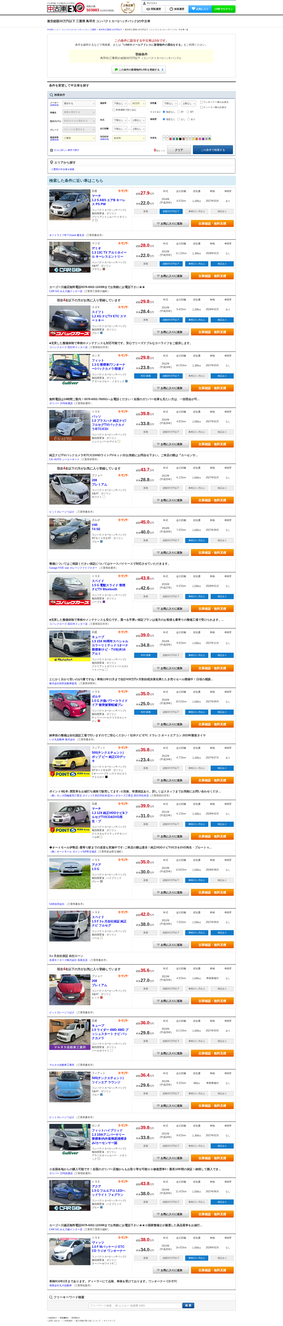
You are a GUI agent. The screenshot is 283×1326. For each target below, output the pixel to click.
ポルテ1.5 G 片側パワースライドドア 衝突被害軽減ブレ (110, 700)
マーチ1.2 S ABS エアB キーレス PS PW (109, 200)
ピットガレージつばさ (62, 511)
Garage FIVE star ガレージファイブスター (73, 567)
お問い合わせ (54, 1321)
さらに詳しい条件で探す (66, 150)
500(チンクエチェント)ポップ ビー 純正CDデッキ (109, 757)
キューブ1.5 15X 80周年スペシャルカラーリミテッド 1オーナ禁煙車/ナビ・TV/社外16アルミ (110, 645)
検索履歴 (179, 9)
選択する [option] (68, 103)
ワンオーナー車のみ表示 (216, 102)
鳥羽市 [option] (117, 138)
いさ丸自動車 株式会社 (62, 739)
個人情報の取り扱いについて (88, 1321)
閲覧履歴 (156, 9)
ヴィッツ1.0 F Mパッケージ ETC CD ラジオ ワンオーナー (109, 1246)
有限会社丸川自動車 (61, 1285)
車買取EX (75, 1318)
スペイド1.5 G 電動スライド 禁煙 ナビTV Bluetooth (108, 585)
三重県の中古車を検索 (62, 169)
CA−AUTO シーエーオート (64, 459)
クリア (179, 149)
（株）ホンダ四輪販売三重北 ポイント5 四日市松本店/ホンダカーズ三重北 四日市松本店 (99, 795)
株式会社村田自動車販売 (63, 683)
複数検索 (54, 105)
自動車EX (52, 1318)
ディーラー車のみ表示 (214, 107)
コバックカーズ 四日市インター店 (68, 347)
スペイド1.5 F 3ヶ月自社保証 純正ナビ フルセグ (109, 921)
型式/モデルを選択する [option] (76, 120)
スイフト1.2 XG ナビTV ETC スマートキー (109, 316)
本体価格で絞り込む (126, 109)
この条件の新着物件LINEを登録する (139, 69)
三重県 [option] (67, 138)
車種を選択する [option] (72, 112)
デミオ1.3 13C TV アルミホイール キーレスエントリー (109, 252)
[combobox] (79, 104)
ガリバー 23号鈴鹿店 (61, 403)
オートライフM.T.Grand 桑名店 (66, 235)
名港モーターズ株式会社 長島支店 (68, 960)
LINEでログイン (224, 9)
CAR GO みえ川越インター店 (65, 291)
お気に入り (202, 9)
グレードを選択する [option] (74, 129)
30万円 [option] (136, 103)
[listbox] (120, 104)
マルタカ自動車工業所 (62, 1064)
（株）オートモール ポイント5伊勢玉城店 (72, 851)
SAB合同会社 (57, 904)
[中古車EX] (66, 7)
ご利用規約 (68, 1321)
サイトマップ (109, 1321)
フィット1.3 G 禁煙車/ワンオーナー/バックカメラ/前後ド (108, 364)
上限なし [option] (137, 120)
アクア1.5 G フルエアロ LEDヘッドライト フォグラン (109, 1190)
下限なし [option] (118, 103)
